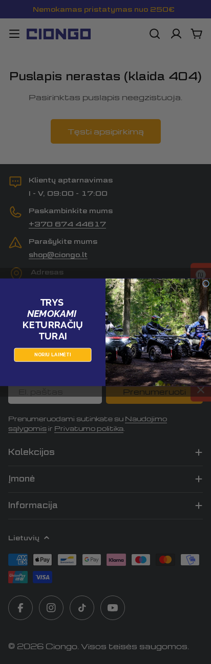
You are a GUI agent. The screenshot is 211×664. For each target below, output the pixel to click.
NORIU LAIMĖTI (52, 354)
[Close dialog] (205, 283)
